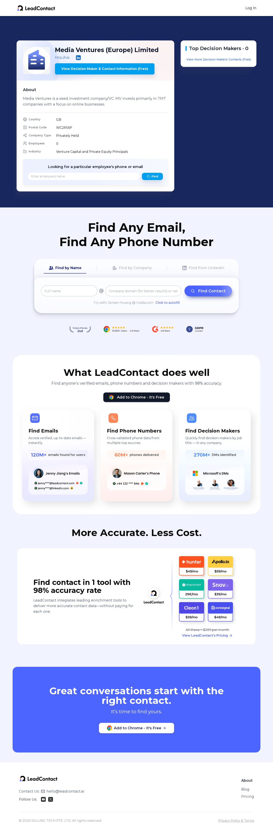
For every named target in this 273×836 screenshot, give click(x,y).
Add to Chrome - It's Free (140, 397)
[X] (50, 799)
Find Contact (212, 291)
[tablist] (136, 268)
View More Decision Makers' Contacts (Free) (218, 59)
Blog (245, 789)
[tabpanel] (136, 295)
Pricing (247, 796)
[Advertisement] (136, 28)
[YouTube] (43, 799)
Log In (250, 8)
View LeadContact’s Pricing (205, 635)
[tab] (65, 268)
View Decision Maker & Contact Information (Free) (104, 69)
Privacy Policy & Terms (236, 821)
